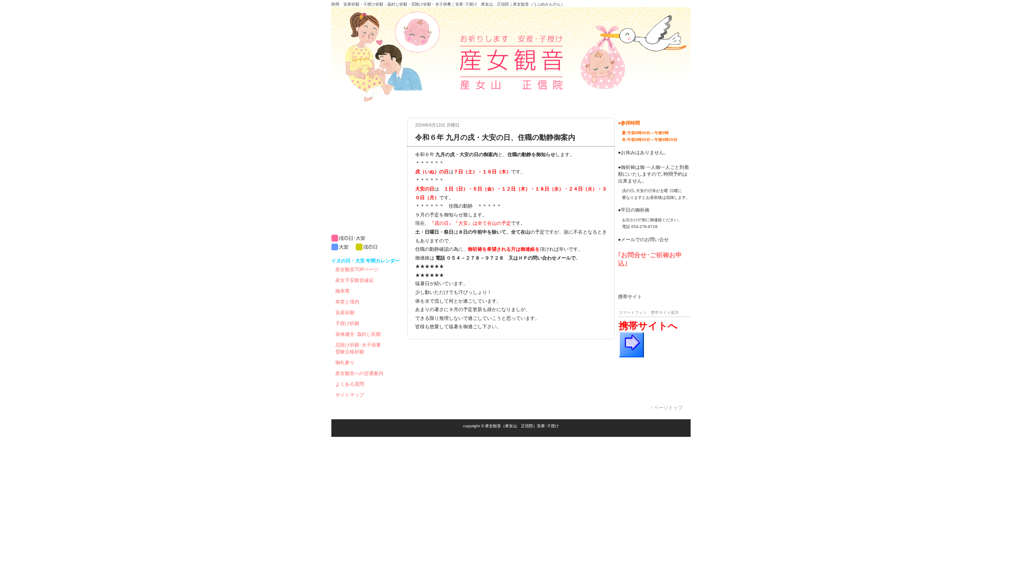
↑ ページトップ (666, 407)
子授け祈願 (347, 323)
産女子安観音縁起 (354, 280)
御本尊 (342, 291)
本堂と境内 (347, 302)
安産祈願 (345, 312)
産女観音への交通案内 (359, 373)
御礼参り (345, 362)
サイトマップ (349, 395)
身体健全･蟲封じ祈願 (358, 334)
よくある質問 (349, 384)
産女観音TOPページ (356, 269)
